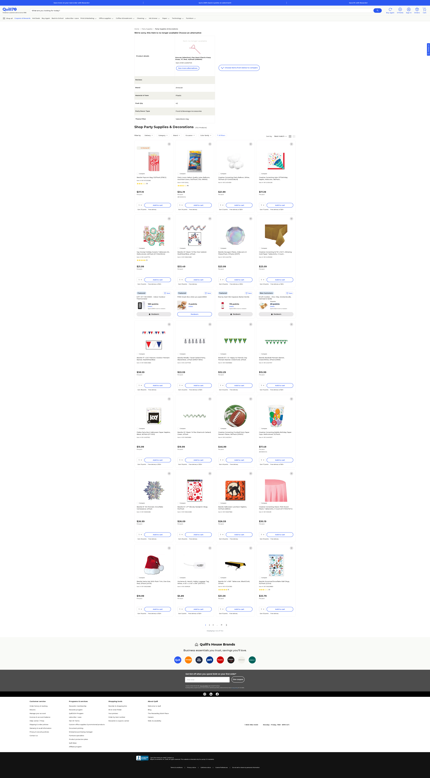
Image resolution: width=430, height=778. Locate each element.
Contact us (34, 735)
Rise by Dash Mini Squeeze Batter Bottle (233, 297)
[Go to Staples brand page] (220, 660)
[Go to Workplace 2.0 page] (252, 660)
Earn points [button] (142, 209)
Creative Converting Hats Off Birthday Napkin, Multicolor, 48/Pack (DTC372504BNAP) (273, 178)
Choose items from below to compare (241, 68)
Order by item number (116, 717)
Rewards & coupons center (118, 721)
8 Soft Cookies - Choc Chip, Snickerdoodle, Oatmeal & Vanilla (275, 298)
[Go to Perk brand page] (209, 660)
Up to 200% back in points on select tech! (215, 3)
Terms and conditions (204, 685)
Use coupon (238, 679)
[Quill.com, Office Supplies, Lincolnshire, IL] (142, 758)
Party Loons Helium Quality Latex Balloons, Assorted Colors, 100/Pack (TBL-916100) (193, 178)
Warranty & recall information (40, 728)
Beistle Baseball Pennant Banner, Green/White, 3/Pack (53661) (271, 359)
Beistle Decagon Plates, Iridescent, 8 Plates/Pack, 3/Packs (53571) (232, 253)
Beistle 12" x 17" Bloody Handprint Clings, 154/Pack (192, 508)
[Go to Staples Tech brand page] (231, 660)
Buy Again (46, 18)
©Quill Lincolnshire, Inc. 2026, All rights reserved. (165, 759)
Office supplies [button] (105, 18)
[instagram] (204, 694)
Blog (149, 710)
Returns (32, 710)
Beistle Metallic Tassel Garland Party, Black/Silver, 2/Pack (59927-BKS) (191, 359)
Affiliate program (75, 747)
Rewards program (76, 710)
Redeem (194, 314)
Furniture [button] (189, 18)
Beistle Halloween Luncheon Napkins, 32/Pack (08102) (232, 508)
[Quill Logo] (10, 9)
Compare (142, 173)
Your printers (113, 713)
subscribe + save (72, 18)
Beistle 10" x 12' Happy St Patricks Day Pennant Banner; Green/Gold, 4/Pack (232, 359)
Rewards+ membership (77, 706)
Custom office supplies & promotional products (87, 724)
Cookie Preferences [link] (221, 767)
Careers (151, 717)
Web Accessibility (154, 721)
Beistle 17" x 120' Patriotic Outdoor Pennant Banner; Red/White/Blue (153, 359)
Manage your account (38, 713)
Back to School (57, 18)
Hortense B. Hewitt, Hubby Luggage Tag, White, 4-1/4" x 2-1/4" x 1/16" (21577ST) (193, 582)
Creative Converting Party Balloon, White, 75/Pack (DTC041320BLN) (233, 178)
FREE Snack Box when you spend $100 (192, 297)
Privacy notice (191, 767)
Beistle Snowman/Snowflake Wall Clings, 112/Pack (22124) (274, 582)
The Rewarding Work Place (158, 713)
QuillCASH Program (76, 713)
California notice (206, 767)
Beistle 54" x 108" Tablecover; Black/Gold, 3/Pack (234, 582)
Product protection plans (78, 739)
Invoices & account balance (40, 717)
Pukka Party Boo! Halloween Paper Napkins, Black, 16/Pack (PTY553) (153, 433)
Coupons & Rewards (22, 18)
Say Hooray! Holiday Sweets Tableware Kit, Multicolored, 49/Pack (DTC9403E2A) (153, 253)
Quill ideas (73, 743)
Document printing (76, 728)
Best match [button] (279, 136)
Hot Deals (36, 18)
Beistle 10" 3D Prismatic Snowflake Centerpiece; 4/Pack (150, 508)
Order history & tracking (38, 706)
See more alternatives (187, 68)
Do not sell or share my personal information (246, 767)
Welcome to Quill (154, 706)
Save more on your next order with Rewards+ (72, 3)
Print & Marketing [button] (87, 18)
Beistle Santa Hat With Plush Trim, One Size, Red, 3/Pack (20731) (154, 582)
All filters (221, 135)
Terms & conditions (177, 767)
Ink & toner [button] (153, 18)
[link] (169, 144)
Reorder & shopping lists (117, 706)
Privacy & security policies (39, 732)
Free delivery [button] (152, 209)
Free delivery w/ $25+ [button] (236, 209)
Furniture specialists (76, 735)
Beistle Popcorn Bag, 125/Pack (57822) (151, 177)
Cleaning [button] (140, 18)
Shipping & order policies (39, 724)
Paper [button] (164, 18)
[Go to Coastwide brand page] (188, 660)
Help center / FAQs (37, 721)
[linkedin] (211, 694)
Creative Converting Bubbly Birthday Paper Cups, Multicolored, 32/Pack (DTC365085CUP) (275, 433)
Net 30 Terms (74, 721)
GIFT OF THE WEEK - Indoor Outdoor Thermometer (151, 298)
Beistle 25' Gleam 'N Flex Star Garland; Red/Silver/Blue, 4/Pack (191, 253)
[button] (377, 10)
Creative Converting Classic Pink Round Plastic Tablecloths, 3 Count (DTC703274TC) (275, 508)
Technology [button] (176, 18)
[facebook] (217, 694)
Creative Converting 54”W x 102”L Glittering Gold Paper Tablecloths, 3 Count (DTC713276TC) (275, 253)
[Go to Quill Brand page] (177, 660)
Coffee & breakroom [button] (124, 18)
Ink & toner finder (115, 710)
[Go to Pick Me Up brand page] (199, 660)
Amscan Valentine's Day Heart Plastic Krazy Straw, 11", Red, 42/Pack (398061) (193, 58)
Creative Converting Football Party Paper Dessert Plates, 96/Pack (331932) (233, 433)
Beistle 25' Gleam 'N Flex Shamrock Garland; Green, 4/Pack (194, 433)
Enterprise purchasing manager (81, 732)
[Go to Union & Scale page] (241, 660)
